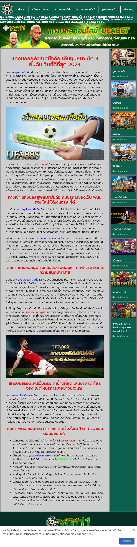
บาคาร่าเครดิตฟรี (121, 229)
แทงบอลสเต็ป (62, 9)
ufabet (116, 134)
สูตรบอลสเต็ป (109, 9)
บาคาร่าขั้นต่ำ (119, 197)
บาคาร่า (116, 103)
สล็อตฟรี (117, 261)
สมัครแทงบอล (40, 9)
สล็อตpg (117, 166)
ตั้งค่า (90, 534)
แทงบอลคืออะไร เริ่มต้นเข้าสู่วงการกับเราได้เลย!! (121, 327)
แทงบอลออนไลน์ (85, 9)
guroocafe (118, 71)
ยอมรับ (127, 541)
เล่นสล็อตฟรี (119, 292)
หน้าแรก (21, 9)
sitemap (129, 9)
